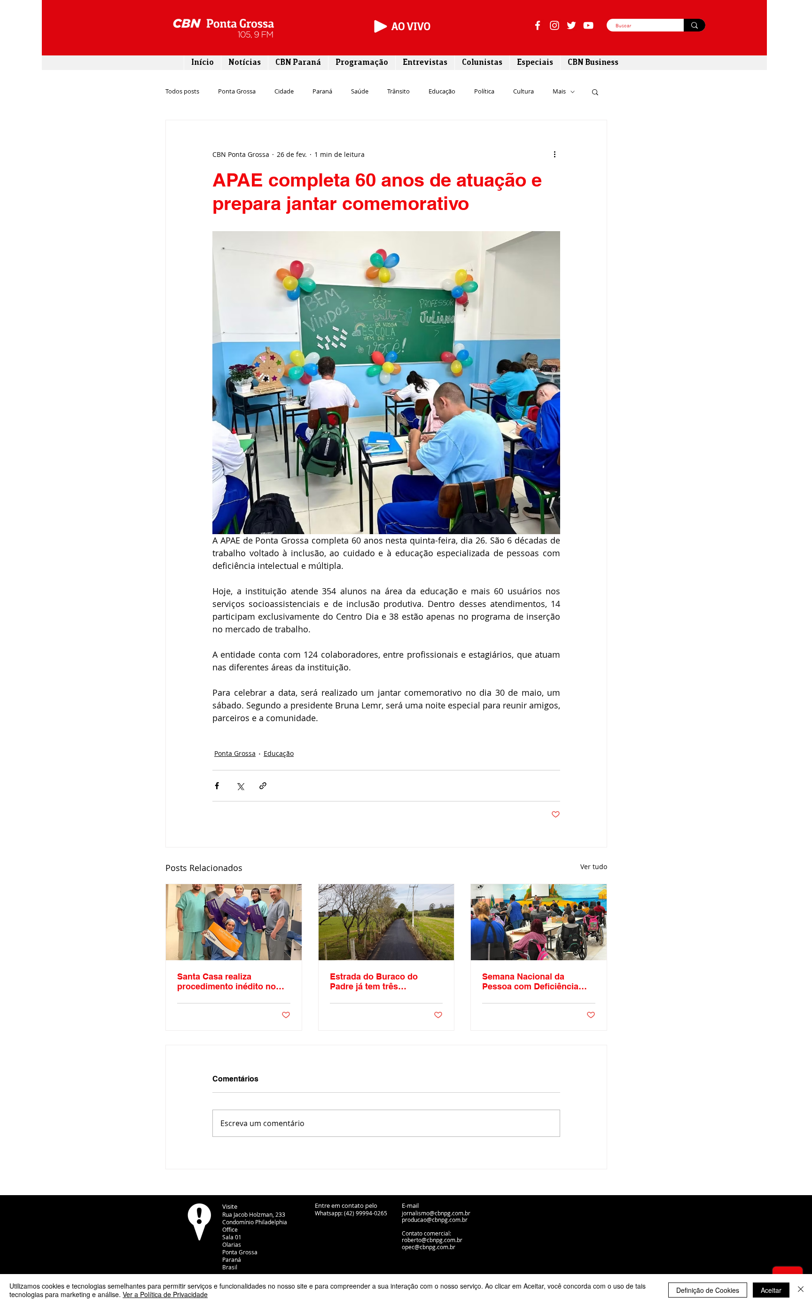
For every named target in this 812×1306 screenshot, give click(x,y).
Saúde (359, 91)
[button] (595, 91)
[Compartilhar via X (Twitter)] (239, 785)
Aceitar (771, 1290)
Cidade (284, 91)
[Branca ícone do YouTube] (588, 25)
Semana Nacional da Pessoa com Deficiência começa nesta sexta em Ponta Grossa (530, 981)
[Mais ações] (554, 154)
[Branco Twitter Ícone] (571, 25)
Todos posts (182, 91)
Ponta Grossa (237, 91)
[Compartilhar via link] (262, 785)
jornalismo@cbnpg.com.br (436, 1213)
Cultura (523, 91)
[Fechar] (800, 1290)
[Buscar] (694, 25)
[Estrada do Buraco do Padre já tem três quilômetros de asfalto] (386, 922)
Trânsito (398, 91)
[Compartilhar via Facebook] (216, 785)
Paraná (322, 91)
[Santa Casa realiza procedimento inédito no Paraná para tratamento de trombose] (234, 922)
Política (484, 91)
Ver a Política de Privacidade (165, 1294)
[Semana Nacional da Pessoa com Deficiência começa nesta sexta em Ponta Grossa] (539, 922)
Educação (442, 91)
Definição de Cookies (707, 1290)
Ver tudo (593, 866)
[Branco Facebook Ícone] (537, 25)
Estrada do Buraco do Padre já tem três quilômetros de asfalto (375, 981)
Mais (559, 91)
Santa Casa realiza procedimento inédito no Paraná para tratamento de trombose (230, 981)
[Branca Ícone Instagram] (554, 25)
